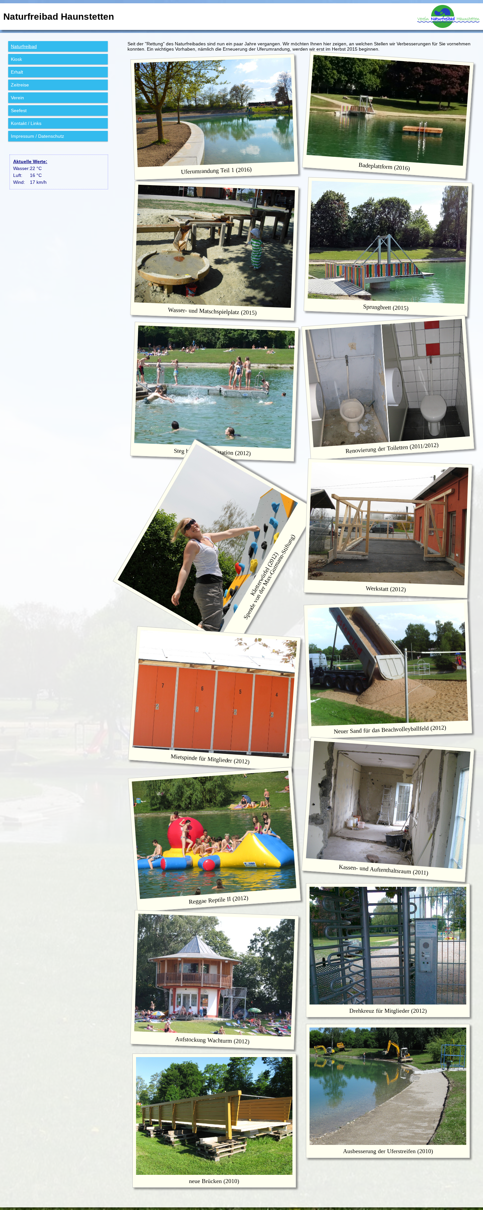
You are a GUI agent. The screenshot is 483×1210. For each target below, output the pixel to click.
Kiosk (16, 59)
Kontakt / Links (26, 123)
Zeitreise (20, 84)
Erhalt (17, 72)
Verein (17, 97)
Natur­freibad (24, 46)
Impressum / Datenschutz (37, 136)
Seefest (19, 110)
